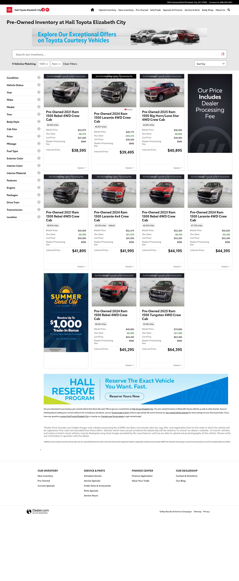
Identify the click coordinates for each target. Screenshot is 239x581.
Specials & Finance (172, 9)
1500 (42, 63)
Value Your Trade (140, 480)
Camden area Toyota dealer (112, 416)
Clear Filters (70, 63)
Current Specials (46, 485)
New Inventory (126, 9)
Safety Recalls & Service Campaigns (176, 511)
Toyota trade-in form (120, 412)
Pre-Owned (142, 9)
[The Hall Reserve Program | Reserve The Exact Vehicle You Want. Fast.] (136, 389)
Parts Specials (91, 490)
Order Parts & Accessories (97, 485)
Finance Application (142, 475)
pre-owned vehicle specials (177, 412)
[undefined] (138, 389)
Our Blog (180, 480)
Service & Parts (192, 9)
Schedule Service (93, 475)
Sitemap (197, 511)
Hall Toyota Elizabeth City (142, 409)
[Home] (11, 10)
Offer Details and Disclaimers (55, 350)
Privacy (206, 511)
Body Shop (207, 9)
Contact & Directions (187, 475)
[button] (43, 10)
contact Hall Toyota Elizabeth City (74, 416)
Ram (54, 63)
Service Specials (92, 480)
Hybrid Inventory (107, 9)
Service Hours (91, 495)
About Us (220, 9)
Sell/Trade (155, 9)
